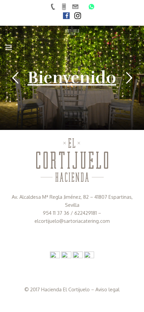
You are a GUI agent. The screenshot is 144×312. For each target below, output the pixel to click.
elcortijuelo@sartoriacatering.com (72, 221)
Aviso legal (107, 289)
